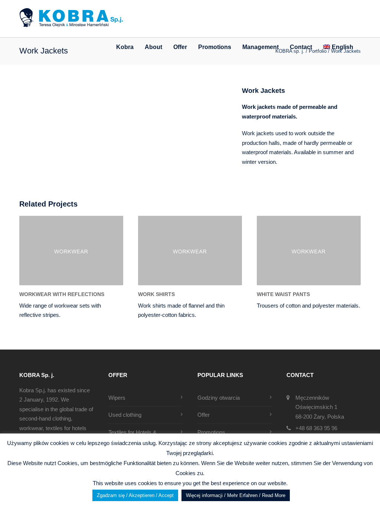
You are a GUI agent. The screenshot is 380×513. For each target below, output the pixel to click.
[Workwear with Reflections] (71, 250)
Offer (180, 47)
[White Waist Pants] (309, 250)
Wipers (116, 398)
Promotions (214, 47)
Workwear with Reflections (61, 294)
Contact (301, 47)
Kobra (125, 47)
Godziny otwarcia (218, 398)
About (153, 47)
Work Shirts (156, 294)
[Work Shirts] (190, 250)
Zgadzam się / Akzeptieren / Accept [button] (135, 495)
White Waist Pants (283, 294)
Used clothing (124, 415)
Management (260, 47)
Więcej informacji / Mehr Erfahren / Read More (235, 495)
